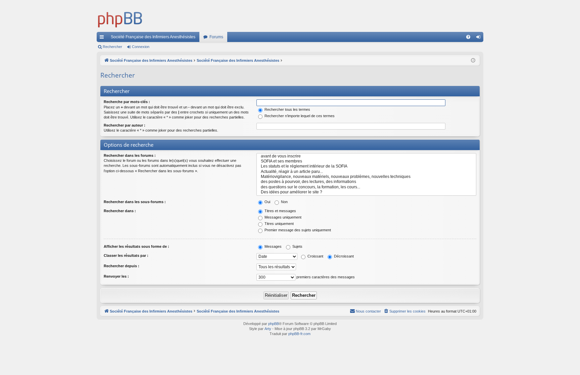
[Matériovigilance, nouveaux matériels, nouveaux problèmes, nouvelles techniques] (366, 176)
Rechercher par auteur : (124, 125)
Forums (216, 37)
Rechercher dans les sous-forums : (135, 202)
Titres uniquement (278, 224)
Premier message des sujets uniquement (297, 230)
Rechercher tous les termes (286, 109)
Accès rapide (103, 38)
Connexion (140, 47)
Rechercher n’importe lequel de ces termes (299, 116)
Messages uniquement (282, 217)
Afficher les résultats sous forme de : (136, 246)
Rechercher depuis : (121, 266)
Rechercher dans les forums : (130, 155)
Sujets (296, 246)
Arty (267, 329)
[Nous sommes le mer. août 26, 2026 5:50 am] (473, 60)
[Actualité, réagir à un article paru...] (366, 171)
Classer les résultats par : (126, 255)
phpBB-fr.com (299, 334)
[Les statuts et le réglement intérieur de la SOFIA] (366, 166)
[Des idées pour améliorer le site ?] (366, 192)
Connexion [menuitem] (479, 38)
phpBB (273, 324)
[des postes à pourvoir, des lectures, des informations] (366, 181)
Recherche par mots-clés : (127, 102)
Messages (272, 246)
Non (284, 202)
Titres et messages (279, 211)
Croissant (314, 256)
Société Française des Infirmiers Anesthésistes (153, 37)
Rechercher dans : (120, 211)
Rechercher (112, 47)
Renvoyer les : (116, 276)
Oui (266, 202)
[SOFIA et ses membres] (366, 161)
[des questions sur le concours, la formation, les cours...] (366, 187)
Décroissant (343, 256)
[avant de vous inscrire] (366, 156)
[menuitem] (468, 37)
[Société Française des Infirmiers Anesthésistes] (120, 18)
